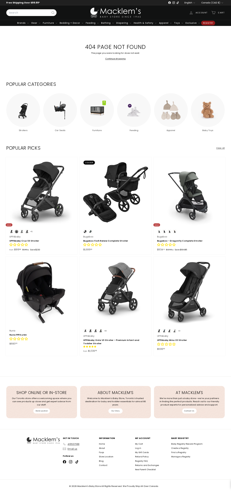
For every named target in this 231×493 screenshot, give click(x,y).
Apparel (164, 23)
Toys (177, 23)
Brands (21, 23)
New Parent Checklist (145, 469)
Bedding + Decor (70, 23)
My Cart (139, 444)
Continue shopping (115, 58)
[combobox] (31, 12)
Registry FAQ (141, 461)
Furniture (49, 23)
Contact (103, 465)
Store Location (42, 411)
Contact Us (189, 411)
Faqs (101, 452)
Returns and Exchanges (147, 465)
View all (220, 147)
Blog (101, 461)
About (102, 448)
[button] (18, 245)
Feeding (91, 23)
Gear (34, 23)
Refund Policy (142, 456)
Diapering (122, 23)
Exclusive (192, 23)
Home (102, 444)
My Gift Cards (142, 452)
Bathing (106, 23)
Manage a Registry (180, 456)
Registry (208, 23)
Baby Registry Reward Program (187, 444)
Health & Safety (144, 23)
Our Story (115, 411)
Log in (138, 448)
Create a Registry (180, 448)
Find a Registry (178, 452)
